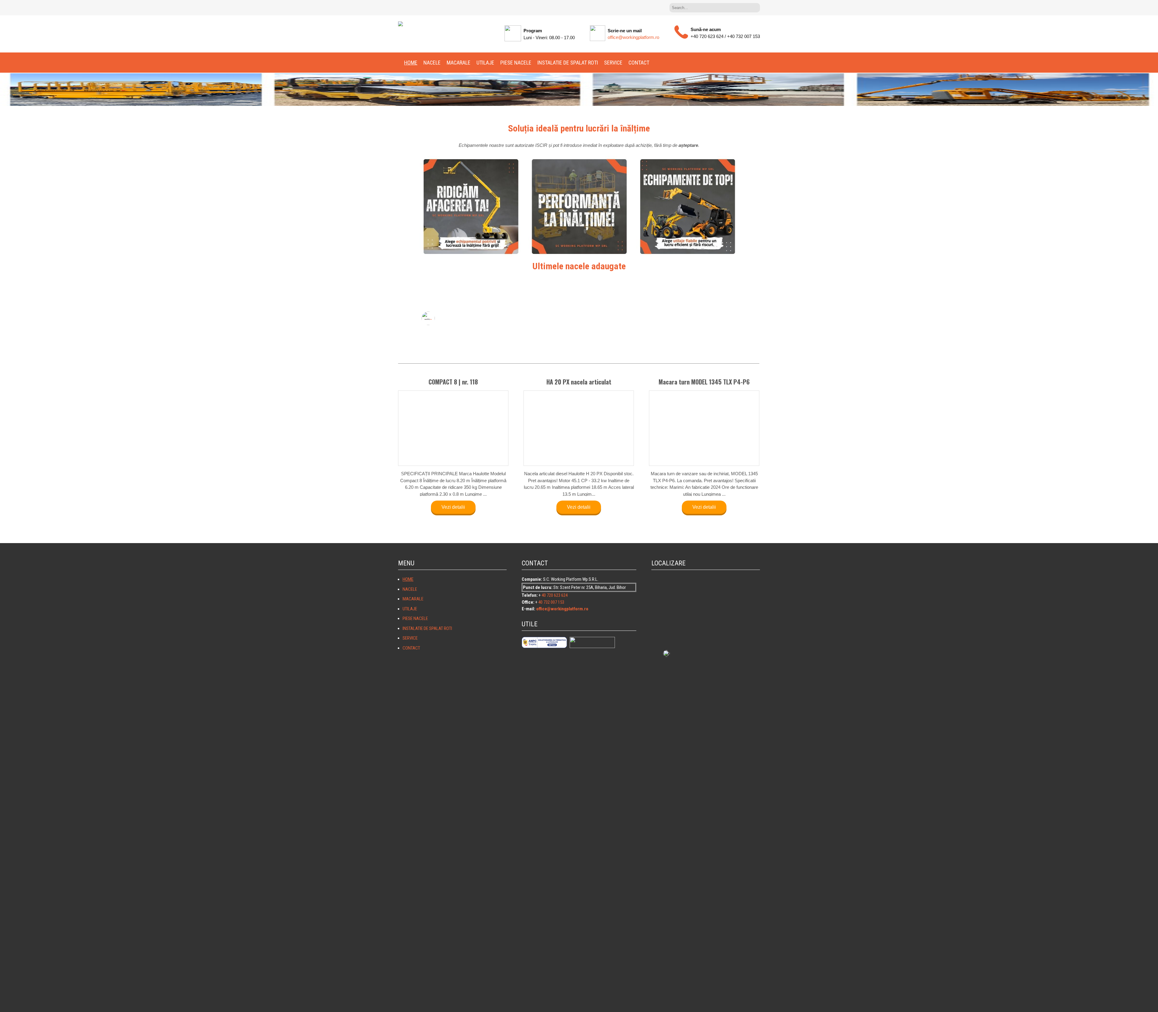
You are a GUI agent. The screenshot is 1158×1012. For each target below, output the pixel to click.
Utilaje (485, 62)
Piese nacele (515, 62)
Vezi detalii (453, 473)
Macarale (458, 62)
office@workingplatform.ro (633, 37)
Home (410, 62)
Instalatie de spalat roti (567, 62)
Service (613, 62)
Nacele (432, 62)
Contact (638, 62)
